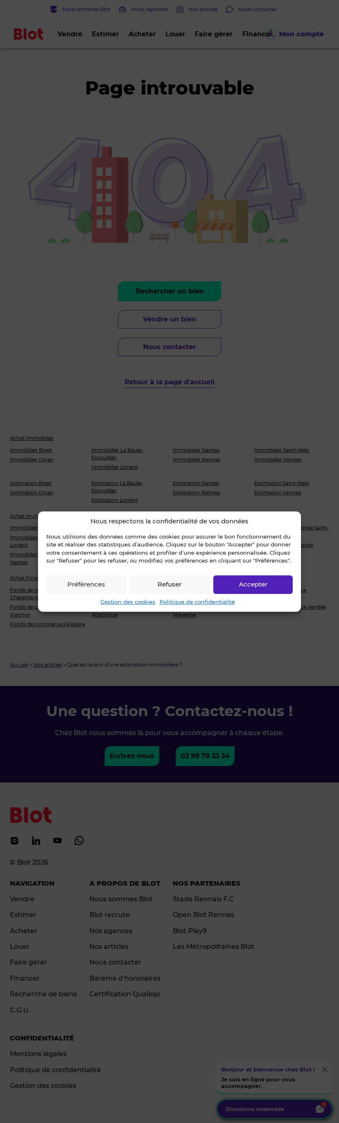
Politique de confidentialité (197, 601)
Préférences (86, 584)
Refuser (169, 584)
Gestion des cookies (127, 601)
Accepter (253, 584)
